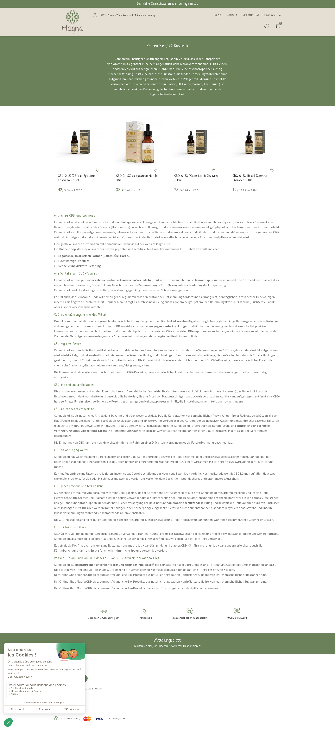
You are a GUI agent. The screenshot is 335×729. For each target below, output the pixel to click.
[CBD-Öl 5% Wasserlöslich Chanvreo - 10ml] (196, 142)
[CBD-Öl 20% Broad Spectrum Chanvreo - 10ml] (80, 142)
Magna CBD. (164, 244)
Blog (217, 15)
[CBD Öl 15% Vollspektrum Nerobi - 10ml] (138, 142)
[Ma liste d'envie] (266, 27)
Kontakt (232, 15)
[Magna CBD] (72, 21)
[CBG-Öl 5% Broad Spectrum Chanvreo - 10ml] (255, 142)
